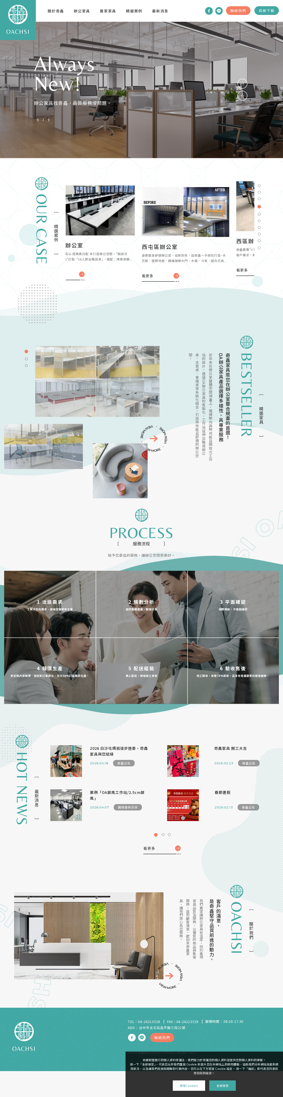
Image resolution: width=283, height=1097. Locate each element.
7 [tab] (259, 226)
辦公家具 (82, 10)
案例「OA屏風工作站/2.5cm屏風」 (117, 795)
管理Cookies (189, 1086)
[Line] (219, 11)
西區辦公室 (84, 251)
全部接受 (222, 1086)
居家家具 (108, 10)
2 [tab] (259, 191)
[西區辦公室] (113, 216)
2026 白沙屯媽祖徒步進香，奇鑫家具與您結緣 (119, 751)
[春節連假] (183, 805)
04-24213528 (149, 1021)
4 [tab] (259, 204)
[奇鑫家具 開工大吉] (183, 761)
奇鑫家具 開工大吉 (230, 748)
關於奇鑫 (56, 10)
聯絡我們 (238, 10)
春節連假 (223, 792)
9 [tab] (259, 240)
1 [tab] (259, 185)
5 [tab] (259, 211)
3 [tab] (259, 198)
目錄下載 (267, 10)
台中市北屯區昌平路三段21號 (162, 1027)
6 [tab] (259, 219)
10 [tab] (259, 246)
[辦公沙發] (120, 470)
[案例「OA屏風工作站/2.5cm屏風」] (66, 805)
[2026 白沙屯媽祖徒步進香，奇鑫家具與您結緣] (66, 761)
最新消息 (160, 10)
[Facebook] (209, 11)
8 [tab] (259, 233)
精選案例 (134, 10)
